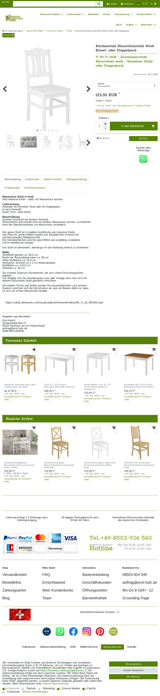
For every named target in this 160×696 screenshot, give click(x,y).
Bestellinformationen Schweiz (97, 612)
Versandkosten (14, 574)
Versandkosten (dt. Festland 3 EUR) (133, 105)
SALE (119, 24)
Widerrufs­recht (89, 646)
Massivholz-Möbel (50, 14)
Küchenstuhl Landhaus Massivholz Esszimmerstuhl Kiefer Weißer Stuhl (100, 465)
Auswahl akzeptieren (133, 670)
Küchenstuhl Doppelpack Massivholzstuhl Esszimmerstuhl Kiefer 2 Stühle (19, 465)
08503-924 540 (134, 574)
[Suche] (99, 4)
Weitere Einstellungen (35, 692)
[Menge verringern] (105, 128)
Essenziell (13, 688)
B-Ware (130, 24)
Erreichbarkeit (53, 582)
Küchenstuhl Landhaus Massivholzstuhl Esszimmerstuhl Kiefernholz (59, 465)
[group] (20, 364)
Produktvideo (12, 187)
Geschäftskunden (96, 582)
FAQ (46, 574)
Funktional (13, 692)
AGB (73, 646)
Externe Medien (71, 688)
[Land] (138, 3)
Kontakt (131, 646)
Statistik (31, 688)
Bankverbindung (95, 574)
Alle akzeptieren (133, 664)
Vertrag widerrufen (112, 647)
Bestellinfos (11, 582)
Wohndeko (147, 24)
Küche (106, 14)
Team (46, 598)
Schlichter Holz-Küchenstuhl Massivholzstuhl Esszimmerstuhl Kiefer (139, 465)
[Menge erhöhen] (105, 124)
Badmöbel (93, 14)
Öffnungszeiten (94, 590)
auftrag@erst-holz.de (139, 582)
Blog (6, 598)
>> (117, 612)
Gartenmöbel (74, 14)
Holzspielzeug (122, 14)
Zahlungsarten (14, 590)
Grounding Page (135, 598)
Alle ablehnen (133, 676)
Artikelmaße (32, 179)
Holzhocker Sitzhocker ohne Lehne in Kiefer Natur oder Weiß (20, 386)
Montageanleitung (76, 179)
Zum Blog (5, 2)
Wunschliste (104, 138)
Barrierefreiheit (94, 598)
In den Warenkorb (132, 126)
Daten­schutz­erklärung (53, 646)
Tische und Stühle (54, 31)
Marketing (49, 688)
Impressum (28, 646)
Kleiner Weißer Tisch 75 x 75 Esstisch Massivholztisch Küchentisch (97, 387)
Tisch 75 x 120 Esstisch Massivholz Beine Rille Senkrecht (59, 386)
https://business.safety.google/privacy (62, 670)
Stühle (69, 31)
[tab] (12, 179)
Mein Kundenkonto (57, 590)
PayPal (91, 688)
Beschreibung (13, 179)
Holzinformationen (34, 187)
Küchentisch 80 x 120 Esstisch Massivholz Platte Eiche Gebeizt (139, 386)
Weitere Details (53, 179)
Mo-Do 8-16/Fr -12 (137, 590)
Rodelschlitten (145, 14)
